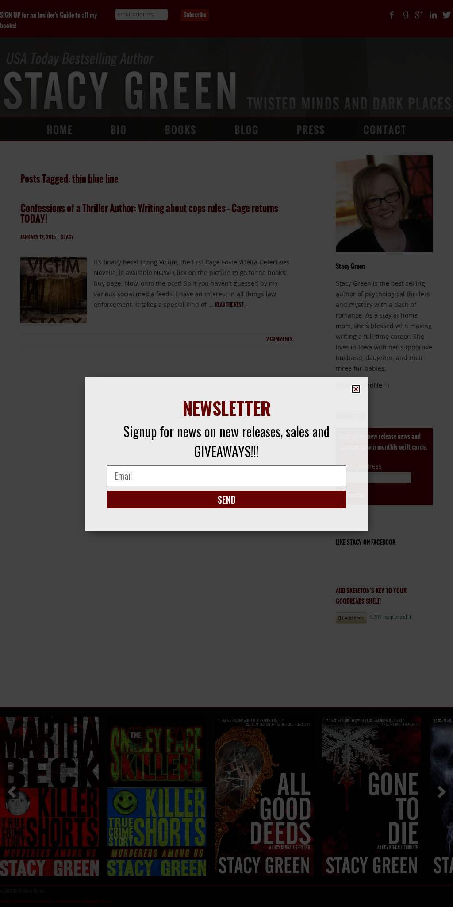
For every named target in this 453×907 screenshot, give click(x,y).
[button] (356, 389)
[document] (226, 453)
